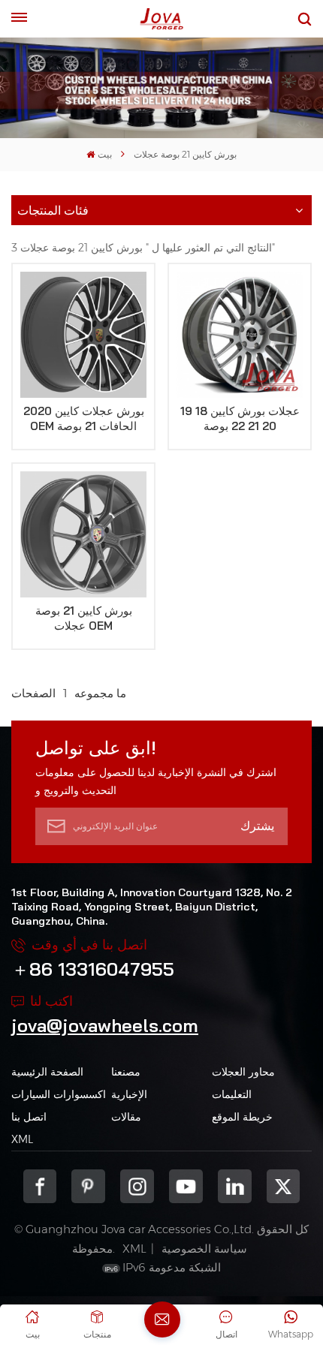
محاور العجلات (243, 1072)
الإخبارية (129, 1094)
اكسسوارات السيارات (58, 1094)
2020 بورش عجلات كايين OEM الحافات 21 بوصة (83, 418)
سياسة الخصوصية (204, 1248)
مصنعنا (125, 1072)
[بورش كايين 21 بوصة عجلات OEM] (83, 534)
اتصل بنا (29, 1117)
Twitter (283, 1186)
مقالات (126, 1117)
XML (22, 1139)
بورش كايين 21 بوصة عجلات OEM (83, 618)
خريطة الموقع (242, 1117)
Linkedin (235, 1186)
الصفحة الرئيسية (47, 1072)
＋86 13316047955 (92, 969)
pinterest (88, 1186)
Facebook (40, 1186)
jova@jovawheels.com (104, 1025)
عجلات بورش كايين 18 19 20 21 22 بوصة (240, 418)
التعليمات (232, 1094)
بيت (104, 154)
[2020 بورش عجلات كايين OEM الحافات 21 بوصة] (83, 335)
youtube (186, 1186)
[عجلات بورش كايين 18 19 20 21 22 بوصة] (240, 335)
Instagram (137, 1186)
